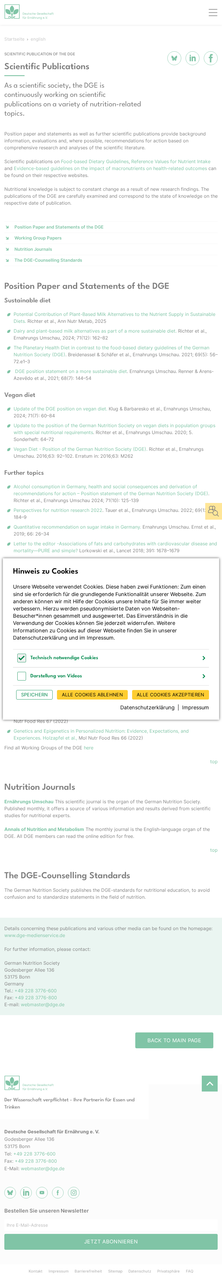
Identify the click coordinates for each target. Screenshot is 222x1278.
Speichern (34, 695)
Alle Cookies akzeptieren (170, 695)
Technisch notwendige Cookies (64, 657)
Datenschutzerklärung (40, 638)
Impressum (100, 638)
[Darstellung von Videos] (21, 678)
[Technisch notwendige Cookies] (21, 660)
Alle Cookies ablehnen (92, 695)
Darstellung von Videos (56, 676)
